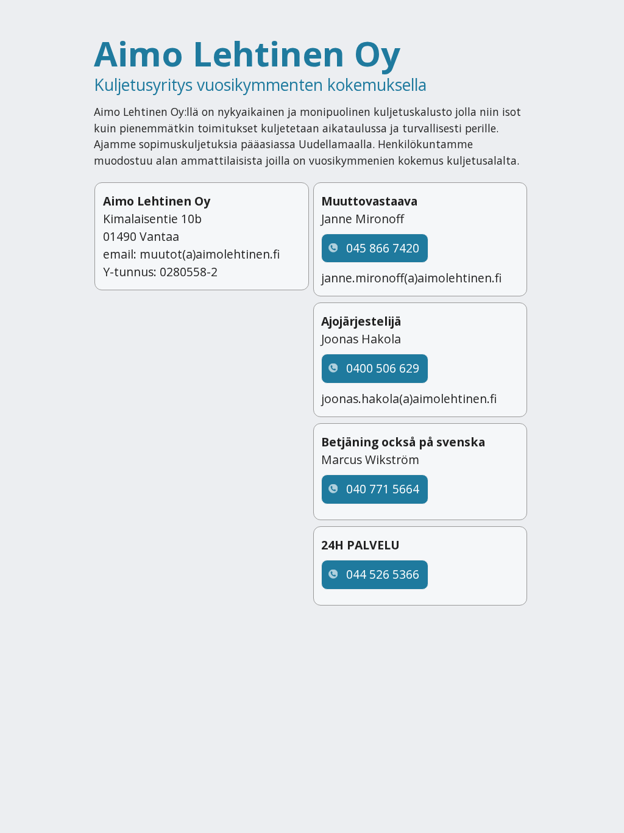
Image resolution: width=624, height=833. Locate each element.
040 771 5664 (382, 489)
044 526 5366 (382, 574)
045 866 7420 (382, 248)
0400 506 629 (382, 368)
